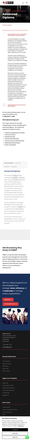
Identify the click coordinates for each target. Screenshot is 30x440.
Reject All (15, 437)
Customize (15, 433)
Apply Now (5, 383)
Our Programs (6, 361)
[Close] (28, 417)
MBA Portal (5, 366)
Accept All (15, 429)
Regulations (5, 395)
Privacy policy (6, 407)
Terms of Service (7, 412)
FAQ (3, 414)
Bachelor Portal (6, 363)
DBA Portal (5, 368)
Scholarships (5, 393)
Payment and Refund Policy (9, 409)
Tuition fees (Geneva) (8, 388)
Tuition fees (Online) (8, 385)
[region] (15, 428)
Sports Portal (6, 371)
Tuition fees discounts (8, 390)
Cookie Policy (20, 426)
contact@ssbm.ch (7, 347)
